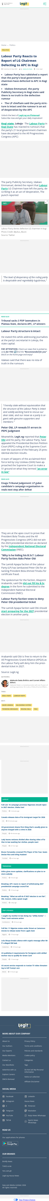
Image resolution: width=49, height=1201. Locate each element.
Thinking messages (10, 709)
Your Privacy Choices (27, 1200)
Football (4, 858)
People (4, 833)
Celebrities (5, 947)
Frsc (36, 709)
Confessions (6, 922)
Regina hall (26, 709)
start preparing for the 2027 (17, 611)
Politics (12, 45)
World (4, 972)
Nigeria (4, 934)
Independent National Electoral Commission (23, 547)
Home (3, 45)
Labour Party (37, 123)
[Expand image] (46, 202)
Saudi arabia (7, 705)
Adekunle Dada (27, 69)
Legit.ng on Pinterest (29, 115)
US (3, 821)
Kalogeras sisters (23, 705)
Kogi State (7, 126)
